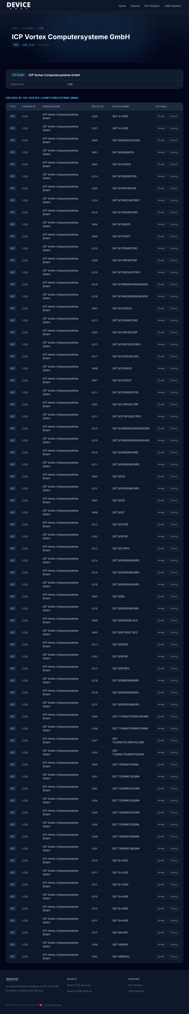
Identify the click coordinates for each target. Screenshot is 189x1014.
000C (95, 500)
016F (95, 848)
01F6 (95, 860)
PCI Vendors (152, 5)
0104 (95, 188)
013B (95, 692)
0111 (95, 392)
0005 (95, 596)
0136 (95, 212)
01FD (95, 896)
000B (95, 368)
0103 (95, 656)
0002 (95, 164)
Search (135, 5)
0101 (95, 404)
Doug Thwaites (53, 1005)
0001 (95, 152)
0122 (95, 548)
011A (95, 560)
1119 (25, 116)
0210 (95, 452)
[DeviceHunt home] (18, 5)
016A (95, 800)
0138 (95, 296)
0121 (95, 416)
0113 (95, 644)
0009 (95, 632)
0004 (95, 476)
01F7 (95, 872)
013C (95, 488)
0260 (95, 764)
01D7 (95, 128)
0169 (95, 752)
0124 (95, 200)
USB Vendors (173, 5)
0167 (95, 740)
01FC (95, 884)
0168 (95, 728)
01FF (95, 920)
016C (95, 788)
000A (95, 224)
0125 (95, 344)
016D (95, 812)
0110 (95, 248)
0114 (95, 176)
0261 (95, 776)
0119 (95, 428)
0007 (95, 380)
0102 (95, 536)
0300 (95, 944)
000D (95, 620)
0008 (95, 512)
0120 (95, 272)
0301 (95, 956)
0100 (95, 260)
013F (95, 704)
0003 (95, 308)
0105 (95, 332)
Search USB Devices (79, 991)
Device (174, 116)
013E (95, 608)
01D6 (95, 116)
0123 (95, 668)
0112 (95, 524)
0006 (95, 236)
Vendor (161, 116)
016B (95, 836)
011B (95, 680)
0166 (95, 716)
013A (95, 572)
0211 (95, 464)
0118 (95, 284)
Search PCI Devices (79, 985)
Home (122, 5)
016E (95, 824)
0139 (95, 440)
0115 (95, 320)
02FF (95, 932)
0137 (95, 356)
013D (95, 584)
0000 (95, 140)
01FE (95, 908)
